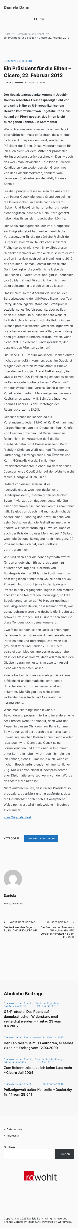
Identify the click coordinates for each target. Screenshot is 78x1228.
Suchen (9, 1147)
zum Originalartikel (17, 817)
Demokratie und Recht (18, 60)
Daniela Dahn (16, 7)
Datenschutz (14, 1129)
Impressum (13, 1135)
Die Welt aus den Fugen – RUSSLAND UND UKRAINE (20, 926)
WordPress (64, 1221)
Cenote (18, 1221)
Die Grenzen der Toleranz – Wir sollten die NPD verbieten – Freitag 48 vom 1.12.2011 (57, 929)
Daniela (8, 82)
